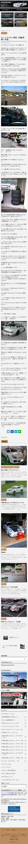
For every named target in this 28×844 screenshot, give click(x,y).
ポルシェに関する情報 (9, 770)
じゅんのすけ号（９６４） (11, 779)
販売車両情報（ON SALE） (10, 717)
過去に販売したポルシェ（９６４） (13, 750)
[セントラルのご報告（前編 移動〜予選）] (15, 431)
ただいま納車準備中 (9, 720)
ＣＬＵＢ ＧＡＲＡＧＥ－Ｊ (11, 761)
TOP (3, 829)
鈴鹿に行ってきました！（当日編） (11, 621)
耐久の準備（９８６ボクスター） (10, 470)
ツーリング (6, 767)
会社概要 (7, 829)
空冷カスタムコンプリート (10, 723)
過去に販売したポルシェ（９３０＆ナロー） (12, 753)
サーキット (5, 437)
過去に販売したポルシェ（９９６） (13, 743)
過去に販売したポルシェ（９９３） (13, 746)
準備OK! (3, 552)
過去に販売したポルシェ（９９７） (13, 740)
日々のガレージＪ (8, 713)
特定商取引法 (14, 829)
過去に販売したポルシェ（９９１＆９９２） (12, 736)
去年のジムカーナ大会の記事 (9, 587)
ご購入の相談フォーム (7, 9)
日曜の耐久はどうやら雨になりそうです (12, 502)
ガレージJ (14, 839)
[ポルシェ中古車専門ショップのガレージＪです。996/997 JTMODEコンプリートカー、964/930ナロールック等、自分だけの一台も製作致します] (14, 4)
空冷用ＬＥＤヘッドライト (10, 732)
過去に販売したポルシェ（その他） (13, 757)
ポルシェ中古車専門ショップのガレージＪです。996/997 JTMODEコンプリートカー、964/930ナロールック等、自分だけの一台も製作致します (14, 836)
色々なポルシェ (7, 776)
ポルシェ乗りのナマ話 (9, 773)
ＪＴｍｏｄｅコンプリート (11, 726)
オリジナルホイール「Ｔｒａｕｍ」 (12, 729)
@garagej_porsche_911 (7, 665)
